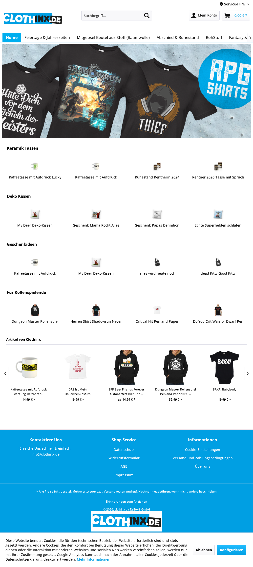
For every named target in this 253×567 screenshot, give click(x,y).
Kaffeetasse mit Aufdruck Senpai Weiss (36, 179)
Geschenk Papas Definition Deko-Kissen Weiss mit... (96, 227)
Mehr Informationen (93, 559)
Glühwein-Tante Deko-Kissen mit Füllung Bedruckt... (219, 227)
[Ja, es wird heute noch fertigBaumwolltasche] (97, 262)
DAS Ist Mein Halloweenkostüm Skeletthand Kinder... (51, 391)
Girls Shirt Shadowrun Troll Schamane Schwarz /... (219, 324)
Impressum (124, 475)
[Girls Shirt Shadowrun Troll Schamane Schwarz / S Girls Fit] (219, 310)
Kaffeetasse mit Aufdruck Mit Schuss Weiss (219, 276)
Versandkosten (114, 491)
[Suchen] (147, 15)
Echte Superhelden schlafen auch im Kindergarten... (157, 227)
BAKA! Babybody (198, 389)
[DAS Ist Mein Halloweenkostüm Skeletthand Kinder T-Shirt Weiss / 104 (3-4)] (51, 367)
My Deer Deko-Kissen (36, 273)
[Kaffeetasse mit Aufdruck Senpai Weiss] (35, 166)
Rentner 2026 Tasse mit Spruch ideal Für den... (158, 179)
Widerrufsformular (124, 458)
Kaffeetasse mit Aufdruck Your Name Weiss (218, 179)
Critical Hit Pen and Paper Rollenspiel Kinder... (97, 324)
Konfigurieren (231, 550)
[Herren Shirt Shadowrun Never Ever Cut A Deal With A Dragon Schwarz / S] (36, 310)
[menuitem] (116, 15)
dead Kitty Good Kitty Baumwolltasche (158, 276)
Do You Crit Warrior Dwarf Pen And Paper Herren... (158, 324)
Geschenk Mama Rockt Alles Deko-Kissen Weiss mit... (35, 227)
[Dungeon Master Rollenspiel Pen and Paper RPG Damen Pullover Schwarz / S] (149, 367)
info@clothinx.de (45, 454)
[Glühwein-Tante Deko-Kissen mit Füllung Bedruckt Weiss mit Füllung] (218, 214)
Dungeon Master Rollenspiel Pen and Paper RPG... (149, 391)
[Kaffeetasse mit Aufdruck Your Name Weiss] (218, 166)
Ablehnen (204, 550)
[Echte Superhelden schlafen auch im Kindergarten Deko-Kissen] (157, 214)
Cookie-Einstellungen (202, 449)
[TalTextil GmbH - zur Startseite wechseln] (32, 20)
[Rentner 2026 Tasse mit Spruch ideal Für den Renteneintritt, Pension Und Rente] (157, 166)
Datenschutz (124, 449)
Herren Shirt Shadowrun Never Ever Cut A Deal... (36, 324)
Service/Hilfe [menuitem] (234, 4)
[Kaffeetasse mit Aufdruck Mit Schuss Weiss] (219, 262)
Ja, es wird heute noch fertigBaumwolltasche (97, 276)
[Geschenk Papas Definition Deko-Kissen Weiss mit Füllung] (96, 214)
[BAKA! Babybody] (198, 367)
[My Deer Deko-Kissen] (36, 262)
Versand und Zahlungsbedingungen (203, 458)
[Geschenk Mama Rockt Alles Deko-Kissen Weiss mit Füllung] (35, 214)
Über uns (202, 466)
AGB (124, 466)
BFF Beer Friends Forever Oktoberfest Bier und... (100, 391)
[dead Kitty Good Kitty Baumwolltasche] (158, 262)
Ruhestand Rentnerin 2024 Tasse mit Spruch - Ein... (96, 179)
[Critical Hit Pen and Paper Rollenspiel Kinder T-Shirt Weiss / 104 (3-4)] (97, 310)
